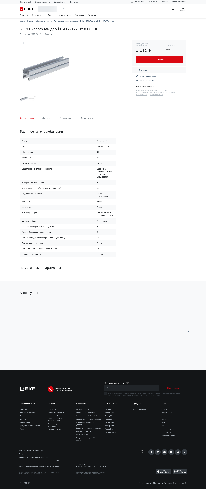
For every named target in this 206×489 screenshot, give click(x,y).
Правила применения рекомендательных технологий (39, 467)
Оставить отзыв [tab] (88, 118)
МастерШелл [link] (109, 416)
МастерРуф (109, 429)
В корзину (33, 355)
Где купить (92, 15)
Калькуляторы (64, 15)
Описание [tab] (46, 118)
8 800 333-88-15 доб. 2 (156, 92)
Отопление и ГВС (55, 429)
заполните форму (156, 94)
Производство (166, 412)
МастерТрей (109, 422)
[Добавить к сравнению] (54, 355)
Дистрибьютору (60, 2)
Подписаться (173, 388)
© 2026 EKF (25, 483)
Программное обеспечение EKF (88, 419)
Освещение (52, 409)
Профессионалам (27, 404)
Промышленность (26, 422)
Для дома (74, 2)
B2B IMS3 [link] (153, 2)
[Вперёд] (188, 330)
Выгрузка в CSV (82, 435)
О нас (50, 15)
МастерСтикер (110, 432)
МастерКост (109, 409)
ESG (163, 426)
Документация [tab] (66, 118)
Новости (164, 419)
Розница (23, 429)
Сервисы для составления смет (88, 428)
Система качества (168, 436)
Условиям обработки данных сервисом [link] (30, 473)
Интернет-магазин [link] (179, 2)
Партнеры (79, 15)
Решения (24, 15)
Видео (163, 422)
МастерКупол (109, 419)
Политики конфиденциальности (150, 395)
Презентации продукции (85, 412)
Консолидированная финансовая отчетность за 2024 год (41, 461)
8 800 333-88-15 (63, 388)
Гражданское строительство (30, 426)
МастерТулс (109, 412)
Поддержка (36, 15)
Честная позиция (167, 429)
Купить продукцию (140, 409)
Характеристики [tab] (27, 118)
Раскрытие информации (28, 454)
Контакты (164, 439)
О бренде (165, 409)
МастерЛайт (109, 426)
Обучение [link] (164, 2)
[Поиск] (173, 9)
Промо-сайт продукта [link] (147, 80)
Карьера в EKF (167, 416)
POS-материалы (82, 409)
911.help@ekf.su (141, 94)
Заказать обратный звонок (64, 390)
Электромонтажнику (42, 2)
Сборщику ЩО (25, 2)
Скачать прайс (139, 2)
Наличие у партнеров (147, 76)
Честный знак (166, 432)
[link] (151, 452)
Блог (163, 442)
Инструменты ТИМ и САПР (86, 416)
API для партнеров (83, 431)
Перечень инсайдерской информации (33, 457)
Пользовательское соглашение (31, 450)
